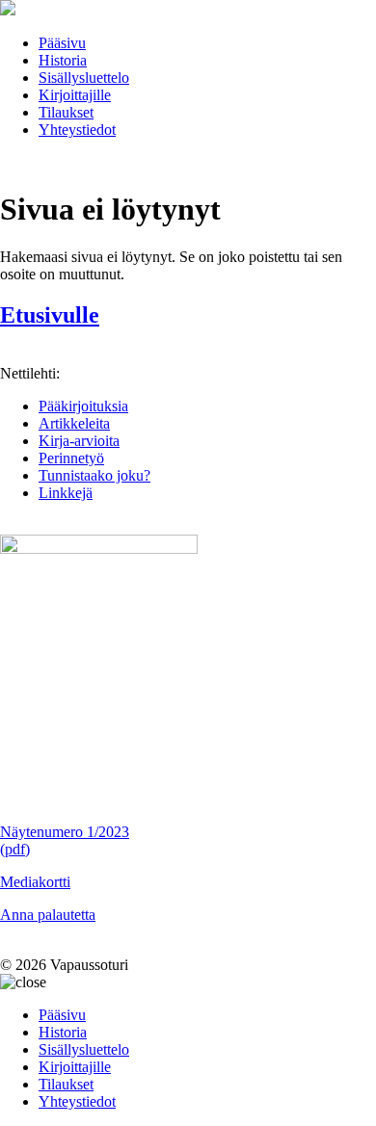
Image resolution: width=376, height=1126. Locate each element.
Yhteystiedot (77, 129)
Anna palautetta (47, 914)
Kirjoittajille (75, 95)
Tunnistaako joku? (94, 475)
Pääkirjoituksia (83, 406)
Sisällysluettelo (84, 77)
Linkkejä (66, 492)
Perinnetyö (71, 458)
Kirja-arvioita (79, 440)
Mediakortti (35, 882)
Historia (63, 60)
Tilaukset (66, 112)
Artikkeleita (74, 423)
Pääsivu (62, 43)
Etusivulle (49, 314)
